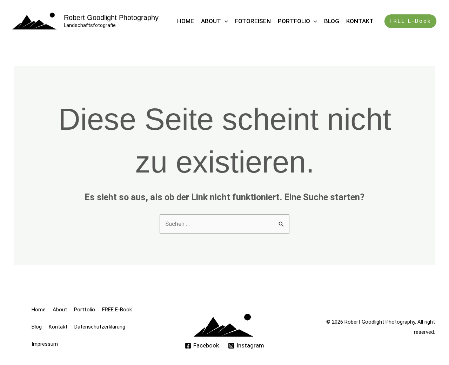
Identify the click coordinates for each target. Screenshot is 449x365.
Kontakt (360, 21)
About (60, 309)
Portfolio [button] (294, 21)
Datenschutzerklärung (99, 327)
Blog (331, 21)
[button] (224, 21)
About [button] (211, 21)
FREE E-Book (117, 309)
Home (185, 21)
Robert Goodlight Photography (111, 17)
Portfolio (84, 309)
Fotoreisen (253, 21)
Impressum (45, 344)
